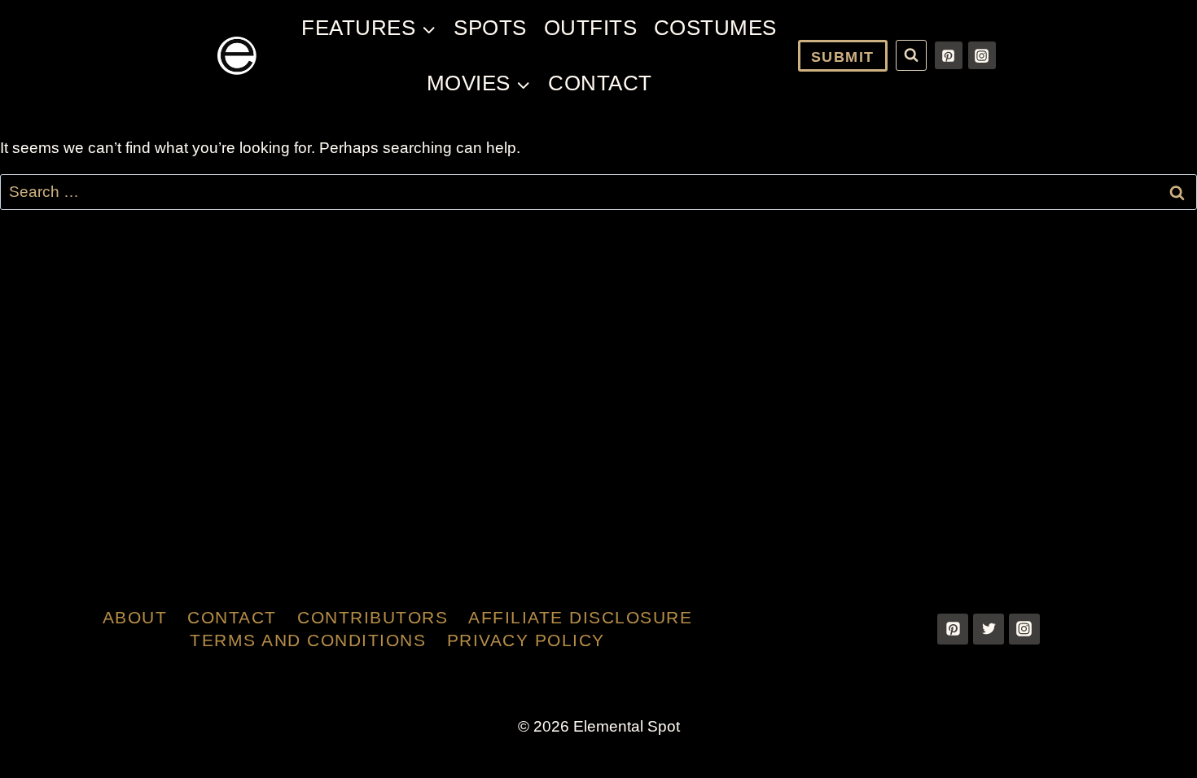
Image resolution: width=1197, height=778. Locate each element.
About (135, 617)
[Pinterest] (948, 55)
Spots (490, 27)
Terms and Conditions (308, 640)
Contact (600, 83)
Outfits (591, 27)
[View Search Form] (911, 55)
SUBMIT (843, 57)
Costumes (715, 27)
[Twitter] (988, 629)
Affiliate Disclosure (580, 617)
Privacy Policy (526, 640)
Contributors (372, 617)
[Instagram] (982, 55)
